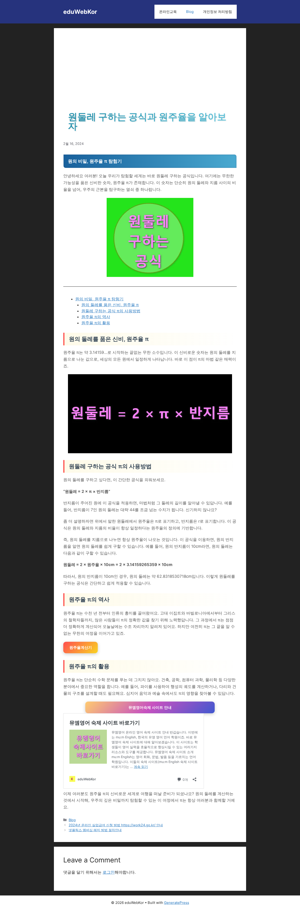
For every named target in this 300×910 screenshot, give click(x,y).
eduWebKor (80, 11)
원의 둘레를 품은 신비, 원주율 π (110, 304)
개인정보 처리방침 (217, 11)
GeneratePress (176, 902)
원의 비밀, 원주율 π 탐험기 (99, 299)
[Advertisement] (150, 73)
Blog (190, 11)
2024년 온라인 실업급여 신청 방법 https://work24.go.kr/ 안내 (116, 825)
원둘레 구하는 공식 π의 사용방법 (110, 311)
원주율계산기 (80, 647)
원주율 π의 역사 (95, 316)
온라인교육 (168, 11)
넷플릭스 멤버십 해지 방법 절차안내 (95, 830)
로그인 (109, 872)
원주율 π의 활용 (95, 323)
